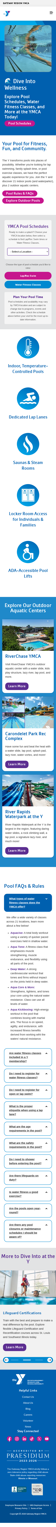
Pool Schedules (19, 123)
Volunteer (28, 1420)
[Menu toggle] (51, 12)
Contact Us (28, 1397)
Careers (28, 1415)
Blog (28, 1409)
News (28, 1426)
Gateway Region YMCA (16, 3)
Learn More (17, 686)
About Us (28, 1403)
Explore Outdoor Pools (23, 200)
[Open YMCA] (20, 13)
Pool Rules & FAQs (20, 193)
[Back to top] (8, 1509)
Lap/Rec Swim (28, 275)
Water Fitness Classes (28, 284)
